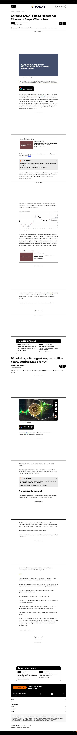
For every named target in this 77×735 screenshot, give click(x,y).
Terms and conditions (16, 727)
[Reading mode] (35, 310)
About (12, 711)
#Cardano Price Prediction (45, 302)
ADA (29, 155)
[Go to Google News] (26, 88)
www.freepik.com (31, 77)
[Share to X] (61, 23)
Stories (12, 701)
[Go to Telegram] (63, 694)
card (20, 574)
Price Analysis (14, 704)
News (12, 22)
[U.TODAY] (38, 6)
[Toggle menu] (13, 6)
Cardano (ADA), (40, 96)
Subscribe (21, 687)
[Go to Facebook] (52, 694)
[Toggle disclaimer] (20, 82)
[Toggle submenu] (65, 699)
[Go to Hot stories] (56, 160)
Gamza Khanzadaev (22, 22)
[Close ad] (76, 1)
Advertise (13, 709)
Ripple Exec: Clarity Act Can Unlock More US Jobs (33, 167)
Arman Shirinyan (45, 677)
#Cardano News (32, 302)
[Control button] (64, 23)
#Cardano (22, 302)
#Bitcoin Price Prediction (26, 630)
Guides (12, 706)
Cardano (49, 293)
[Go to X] (40, 694)
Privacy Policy (26, 727)
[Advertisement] (38, 41)
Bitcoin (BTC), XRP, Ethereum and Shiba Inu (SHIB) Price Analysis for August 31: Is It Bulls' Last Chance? (38, 164)
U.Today (29, 421)
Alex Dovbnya (39, 258)
